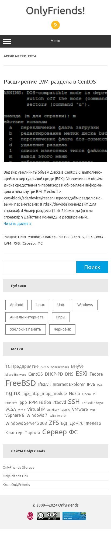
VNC (93, 409)
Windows (85, 305)
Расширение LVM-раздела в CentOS (50, 81)
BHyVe (77, 366)
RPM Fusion (40, 402)
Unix (61, 305)
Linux (22, 237)
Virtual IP (36, 409)
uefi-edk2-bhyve (93, 402)
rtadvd (59, 402)
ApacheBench (60, 366)
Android (16, 305)
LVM (7, 243)
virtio (21, 409)
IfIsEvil (44, 384)
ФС (40, 243)
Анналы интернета (27, 317)
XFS (17, 243)
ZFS (54, 422)
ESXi (89, 237)
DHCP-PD (54, 374)
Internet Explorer (69, 384)
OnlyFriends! (55, 10)
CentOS (78, 237)
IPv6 (91, 384)
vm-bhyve (53, 409)
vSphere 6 (14, 415)
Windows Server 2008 (26, 423)
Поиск (92, 267)
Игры (60, 317)
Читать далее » (17, 223)
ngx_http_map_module (44, 393)
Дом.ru (77, 423)
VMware (80, 409)
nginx (12, 392)
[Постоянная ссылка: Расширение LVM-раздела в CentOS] (55, 161)
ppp (23, 402)
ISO (99, 384)
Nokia (74, 393)
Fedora (96, 374)
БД (64, 423)
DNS (69, 374)
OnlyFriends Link (15, 476)
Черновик (62, 329)
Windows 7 (36, 415)
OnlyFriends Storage (18, 467)
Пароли (32, 432)
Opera (86, 394)
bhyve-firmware (15, 374)
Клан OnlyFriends (16, 484)
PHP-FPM (11, 402)
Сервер (29, 243)
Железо (93, 423)
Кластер (13, 432)
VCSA (10, 409)
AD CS (45, 366)
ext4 (99, 237)
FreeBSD (20, 383)
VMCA (65, 409)
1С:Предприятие (22, 366)
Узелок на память (42, 237)
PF (94, 394)
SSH (74, 401)
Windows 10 (57, 415)
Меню (55, 41)
